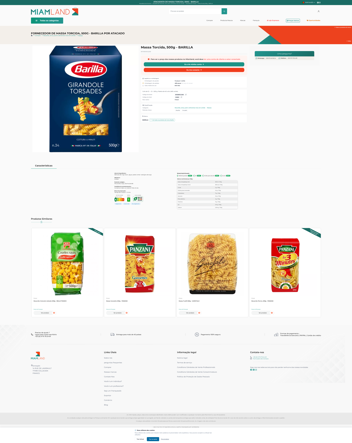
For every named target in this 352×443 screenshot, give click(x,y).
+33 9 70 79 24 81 (292, 58)
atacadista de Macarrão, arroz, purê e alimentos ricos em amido (168, 3)
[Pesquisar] (224, 11)
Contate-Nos (109, 377)
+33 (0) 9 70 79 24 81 (260, 357)
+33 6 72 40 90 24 (271, 58)
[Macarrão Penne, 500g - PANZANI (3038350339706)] (285, 264)
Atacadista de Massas (191, 3)
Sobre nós (108, 358)
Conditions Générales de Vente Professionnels (196, 367)
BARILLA (145, 120)
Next (322, 272)
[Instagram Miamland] (320, 2)
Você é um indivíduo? (113, 381)
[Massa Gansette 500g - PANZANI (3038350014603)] (140, 264)
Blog (106, 405)
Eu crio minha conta (193, 64)
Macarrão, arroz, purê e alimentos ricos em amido (59, 35)
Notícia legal (182, 358)
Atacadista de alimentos (145, 3)
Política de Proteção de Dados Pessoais (193, 377)
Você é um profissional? (114, 386)
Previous (30, 272)
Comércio (108, 400)
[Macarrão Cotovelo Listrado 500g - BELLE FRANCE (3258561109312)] (67, 264)
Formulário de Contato (260, 359)
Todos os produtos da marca (343, 27)
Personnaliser (165, 439)
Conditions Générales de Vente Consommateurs (197, 372)
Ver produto (45, 313)
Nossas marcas (110, 372)
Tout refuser (140, 439)
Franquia (256, 20)
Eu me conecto (193, 70)
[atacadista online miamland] (54, 11)
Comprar (38, 35)
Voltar (349, 41)
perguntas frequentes (113, 363)
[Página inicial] (31, 35)
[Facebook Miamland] (251, 370)
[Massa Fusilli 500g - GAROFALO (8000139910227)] (212, 264)
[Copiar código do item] (181, 97)
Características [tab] (43, 165)
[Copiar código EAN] (186, 95)
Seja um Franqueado (112, 391)
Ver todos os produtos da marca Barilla (163, 120)
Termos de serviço (184, 363)
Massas (80, 35)
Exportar (107, 395)
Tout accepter (153, 439)
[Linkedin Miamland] (318, 2)
